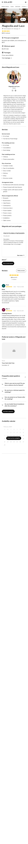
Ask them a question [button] (8, 411)
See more (20, 255)
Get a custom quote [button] (8, 263)
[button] (23, 19)
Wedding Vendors (5, 6)
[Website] (15, 90)
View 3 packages (6, 58)
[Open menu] (2, 2)
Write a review (21, 270)
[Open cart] (25, 2)
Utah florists (17, 6)
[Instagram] (12, 90)
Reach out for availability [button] (14, 438)
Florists (12, 6)
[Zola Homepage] (8, 2)
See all (4, 259)
